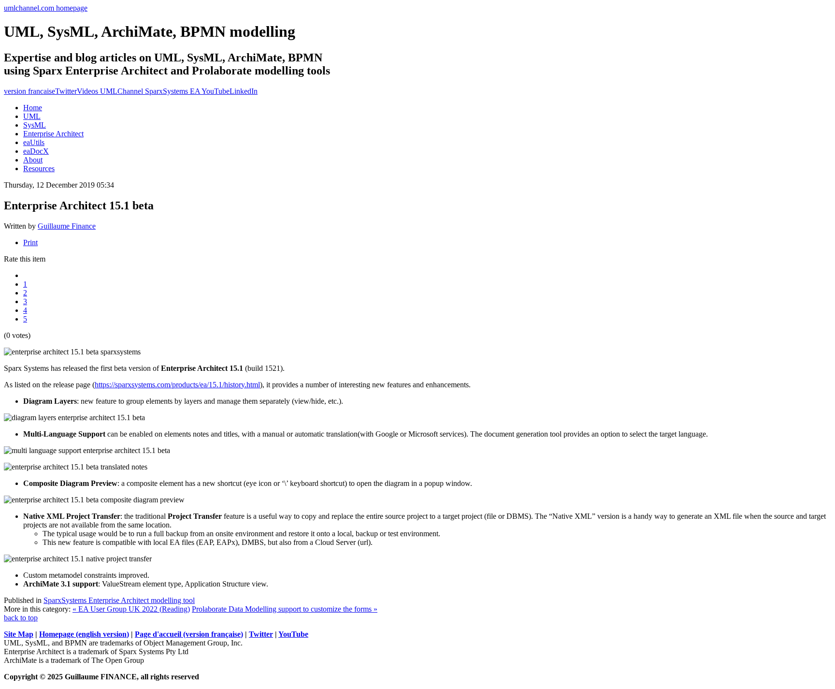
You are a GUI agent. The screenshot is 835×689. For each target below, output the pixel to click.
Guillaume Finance (67, 226)
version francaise (29, 91)
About (33, 160)
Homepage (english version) (84, 634)
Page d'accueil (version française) (189, 634)
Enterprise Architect (53, 134)
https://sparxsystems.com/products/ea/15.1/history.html (177, 385)
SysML (34, 125)
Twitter (66, 91)
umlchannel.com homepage (45, 8)
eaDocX (36, 151)
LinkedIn (244, 91)
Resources (39, 168)
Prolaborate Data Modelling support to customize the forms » (284, 609)
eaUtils (33, 142)
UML (32, 116)
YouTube (293, 634)
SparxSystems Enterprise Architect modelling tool (119, 600)
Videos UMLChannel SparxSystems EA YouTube (153, 91)
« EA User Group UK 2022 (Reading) (131, 609)
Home (32, 107)
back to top (21, 618)
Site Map (18, 634)
